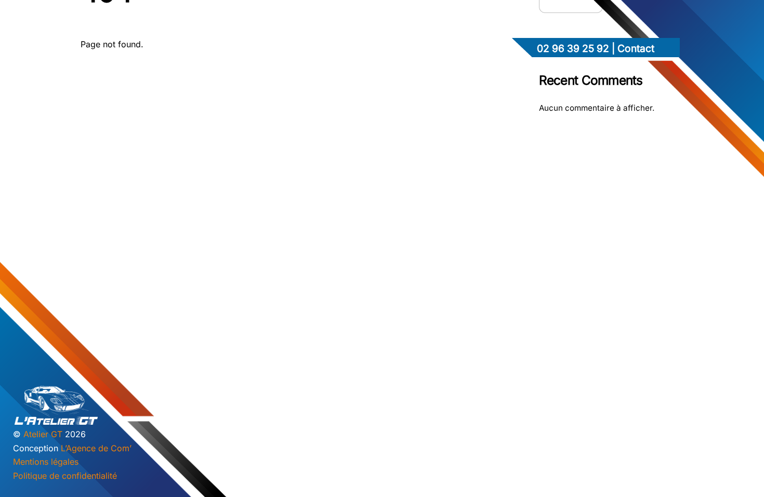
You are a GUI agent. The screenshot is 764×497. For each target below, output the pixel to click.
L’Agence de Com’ (96, 448)
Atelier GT (42, 434)
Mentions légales (45, 461)
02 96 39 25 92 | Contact (595, 48)
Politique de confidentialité (65, 475)
